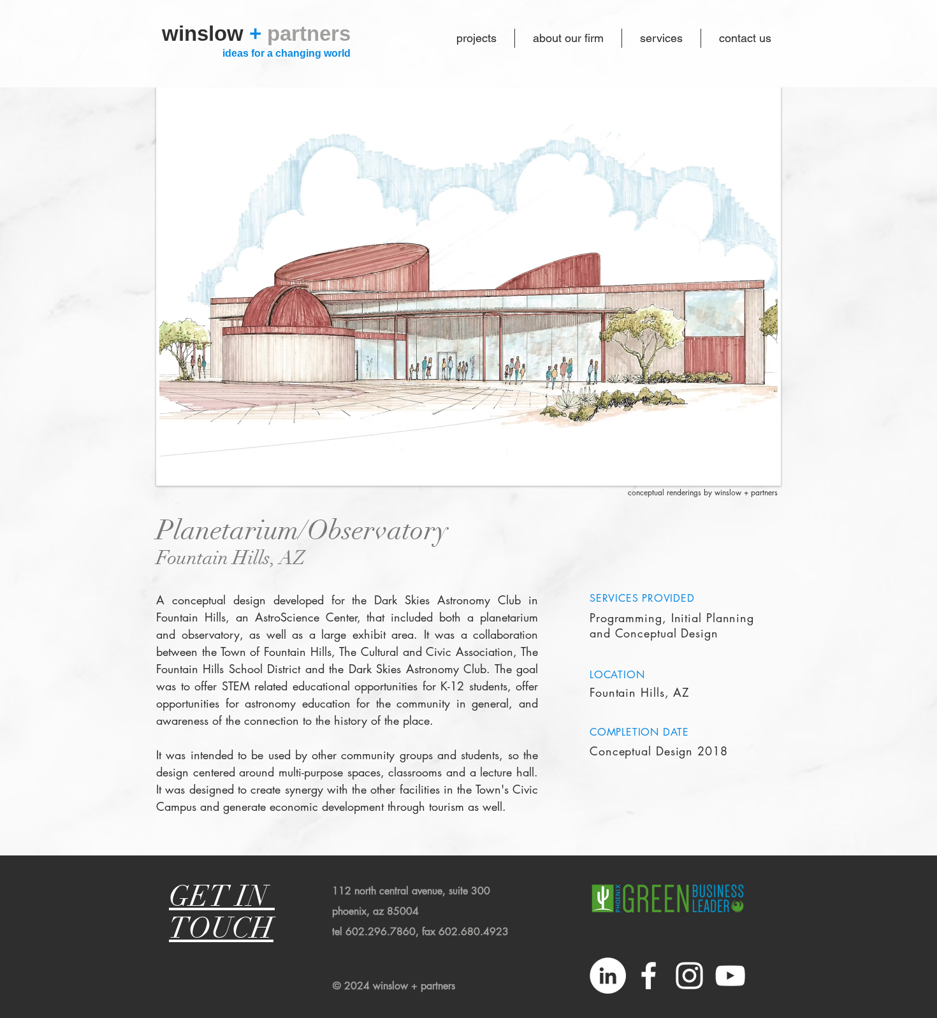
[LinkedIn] (608, 975)
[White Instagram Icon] (689, 975)
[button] (468, 286)
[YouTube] (730, 975)
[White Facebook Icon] (648, 975)
